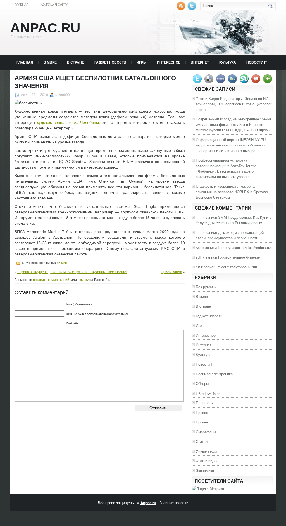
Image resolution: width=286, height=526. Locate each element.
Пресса (202, 412)
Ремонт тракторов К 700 (236, 266)
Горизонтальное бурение (239, 257)
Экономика (205, 470)
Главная (21, 4)
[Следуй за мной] (192, 8)
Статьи (202, 441)
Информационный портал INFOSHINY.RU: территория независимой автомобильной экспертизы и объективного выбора (231, 145)
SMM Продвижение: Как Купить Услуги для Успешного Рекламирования (234, 220)
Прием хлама (171, 271)
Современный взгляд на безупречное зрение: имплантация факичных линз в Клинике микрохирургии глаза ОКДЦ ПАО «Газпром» (234, 124)
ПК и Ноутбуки (208, 393)
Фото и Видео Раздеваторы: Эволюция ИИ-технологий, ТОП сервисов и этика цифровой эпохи (234, 104)
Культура (227, 62)
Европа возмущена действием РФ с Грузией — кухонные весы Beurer (72, 271)
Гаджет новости (110, 62)
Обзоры (202, 383)
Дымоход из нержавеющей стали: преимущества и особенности (230, 235)
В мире (50, 62)
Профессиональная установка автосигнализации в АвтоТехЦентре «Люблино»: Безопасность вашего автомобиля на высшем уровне (226, 168)
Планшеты (204, 402)
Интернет (200, 62)
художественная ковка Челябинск (68, 122)
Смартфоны (206, 431)
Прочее (202, 422)
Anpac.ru (45, 27)
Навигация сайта (53, 4)
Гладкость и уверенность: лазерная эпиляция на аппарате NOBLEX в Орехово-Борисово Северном (232, 191)
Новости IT (256, 62)
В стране (75, 62)
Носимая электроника (214, 373)
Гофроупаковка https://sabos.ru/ (244, 247)
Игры (142, 62)
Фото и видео (207, 460)
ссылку (83, 279)
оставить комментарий (51, 279)
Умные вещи (206, 451)
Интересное (168, 62)
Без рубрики (206, 286)
